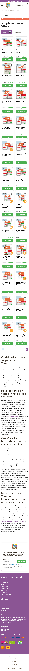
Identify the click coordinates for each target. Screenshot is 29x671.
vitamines (4, 521)
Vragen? (4, 615)
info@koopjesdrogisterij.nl (12, 620)
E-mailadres (6, 559)
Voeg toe (8, 59)
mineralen (10, 521)
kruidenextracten (19, 521)
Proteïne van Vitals (12, 416)
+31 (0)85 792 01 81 (6, 622)
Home (2, 15)
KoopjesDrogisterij (6, 506)
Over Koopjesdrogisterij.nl (11, 577)
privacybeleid (13, 564)
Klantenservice (7, 599)
